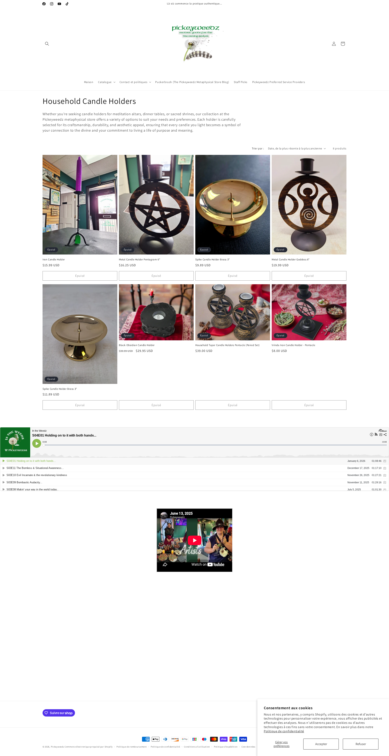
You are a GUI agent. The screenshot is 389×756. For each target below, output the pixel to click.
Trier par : (258, 148)
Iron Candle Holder (54, 259)
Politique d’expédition (225, 746)
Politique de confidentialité (284, 731)
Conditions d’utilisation (197, 746)
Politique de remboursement (131, 746)
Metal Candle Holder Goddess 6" (291, 259)
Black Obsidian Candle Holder (137, 345)
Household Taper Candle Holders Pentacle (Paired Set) (227, 345)
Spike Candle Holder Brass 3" (212, 259)
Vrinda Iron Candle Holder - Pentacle (293, 345)
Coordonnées (248, 746)
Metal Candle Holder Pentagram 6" (139, 259)
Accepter (321, 744)
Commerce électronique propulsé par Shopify (88, 746)
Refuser (361, 744)
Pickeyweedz (57, 746)
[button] (47, 43)
